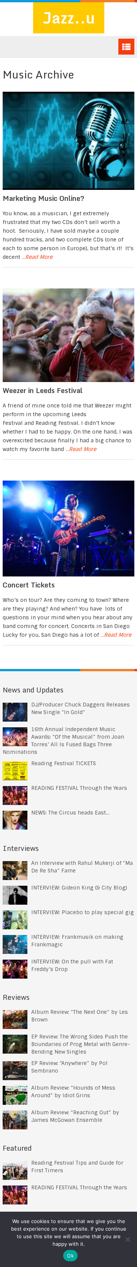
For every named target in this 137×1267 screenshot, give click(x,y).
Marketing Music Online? (43, 198)
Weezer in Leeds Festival (43, 390)
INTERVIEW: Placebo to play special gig (82, 912)
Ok (70, 1256)
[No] (127, 1239)
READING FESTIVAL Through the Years (79, 788)
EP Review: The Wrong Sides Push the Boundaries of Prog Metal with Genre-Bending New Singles (80, 1044)
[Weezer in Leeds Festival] (68, 335)
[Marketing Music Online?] (68, 141)
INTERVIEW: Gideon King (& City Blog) (79, 887)
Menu (126, 47)
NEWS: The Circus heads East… (70, 812)
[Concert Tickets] (68, 528)
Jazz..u (69, 17)
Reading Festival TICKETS (63, 763)
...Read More (37, 257)
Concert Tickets (29, 584)
